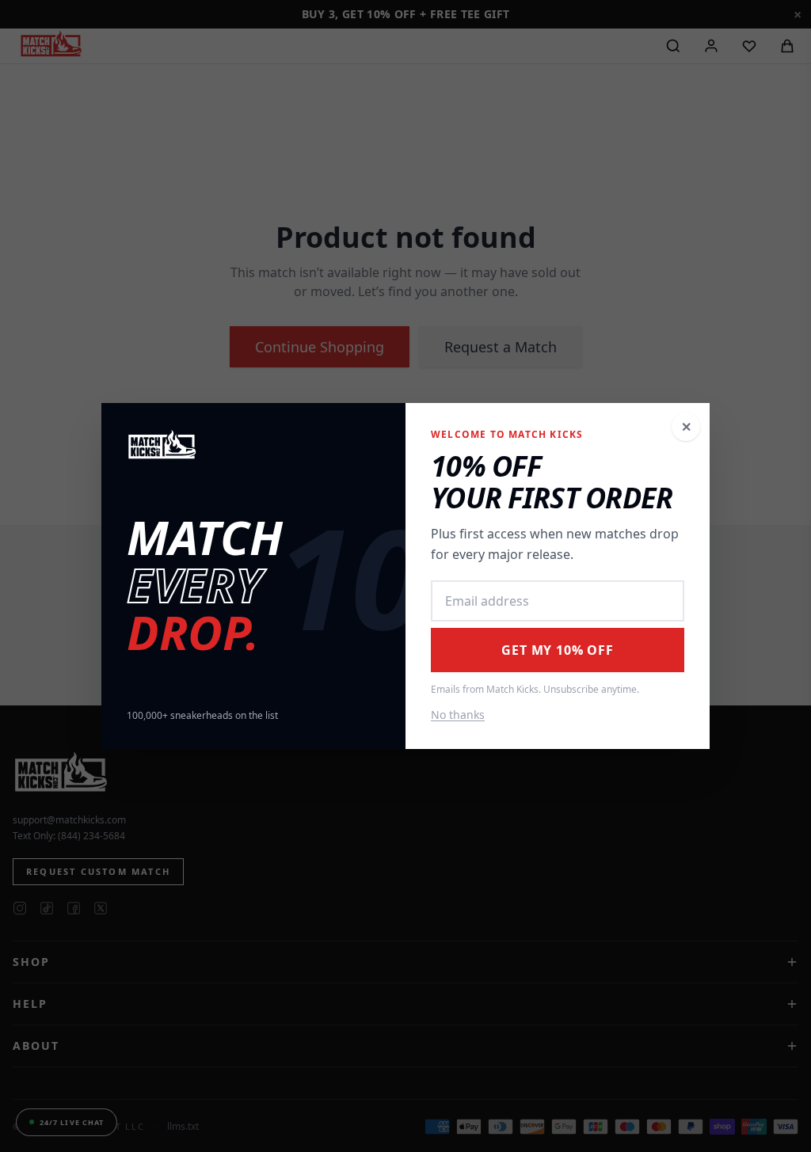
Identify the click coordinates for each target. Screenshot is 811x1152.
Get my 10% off (557, 650)
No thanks (458, 714)
